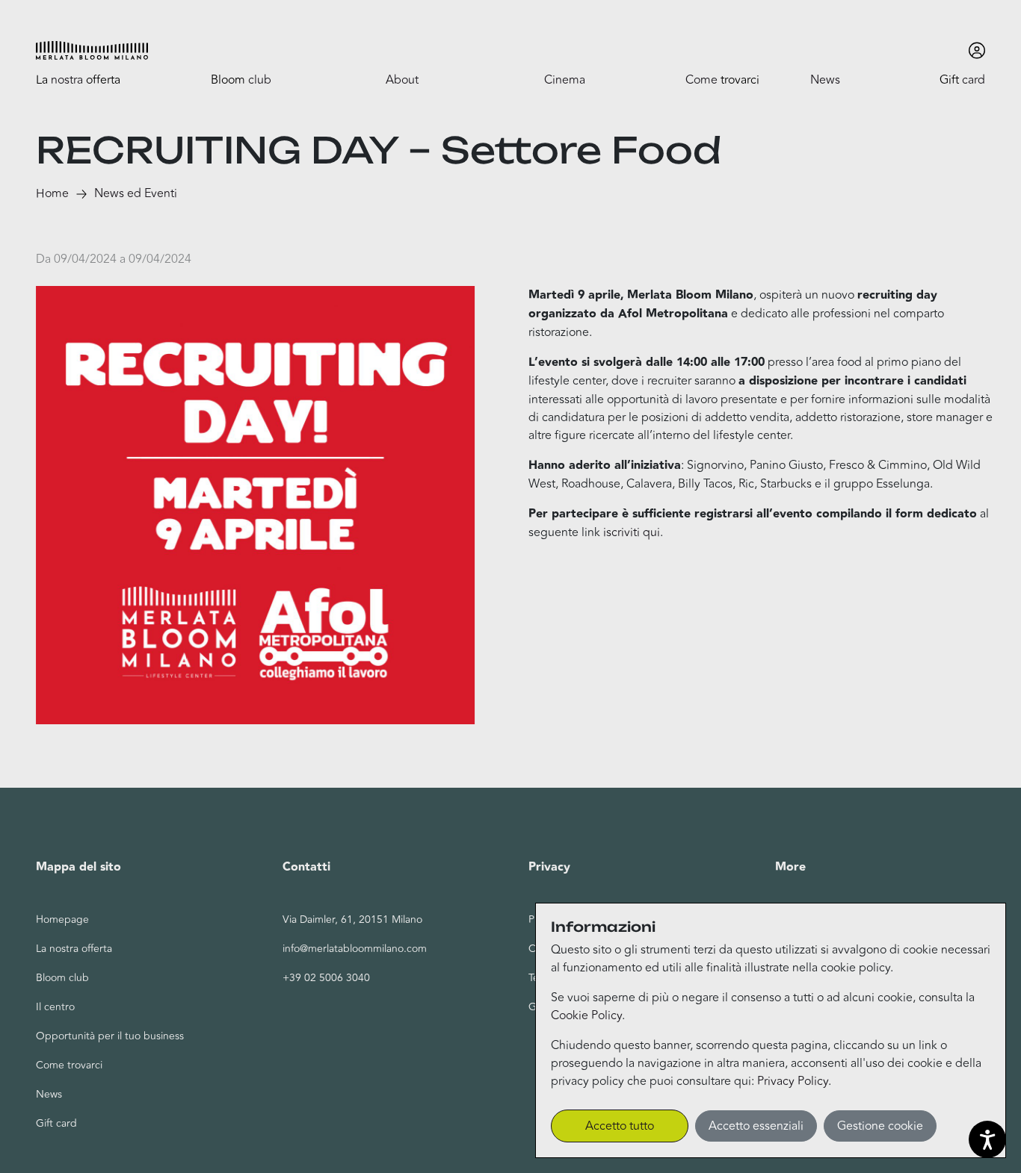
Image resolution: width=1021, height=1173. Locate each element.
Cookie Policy (586, 1015)
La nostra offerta (74, 948)
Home (52, 193)
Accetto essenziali (756, 1126)
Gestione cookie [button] (880, 1126)
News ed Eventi (135, 193)
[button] (92, 50)
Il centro (55, 1007)
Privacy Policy (792, 1081)
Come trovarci (69, 1065)
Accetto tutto (619, 1126)
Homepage (62, 919)
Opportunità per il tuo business (110, 1036)
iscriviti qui (631, 532)
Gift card (56, 1123)
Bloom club (62, 978)
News (49, 1094)
